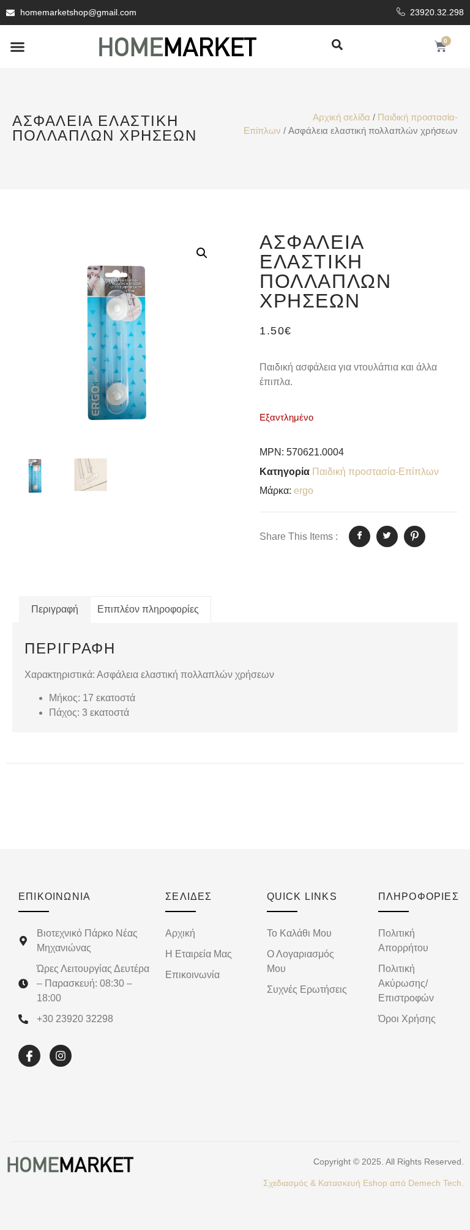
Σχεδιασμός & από (363, 1183)
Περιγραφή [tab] (54, 609)
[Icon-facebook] (29, 1056)
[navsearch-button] (337, 45)
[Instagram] (61, 1056)
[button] (17, 46)
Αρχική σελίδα (341, 117)
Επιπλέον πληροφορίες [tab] (148, 609)
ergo (303, 490)
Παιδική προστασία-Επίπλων (375, 471)
